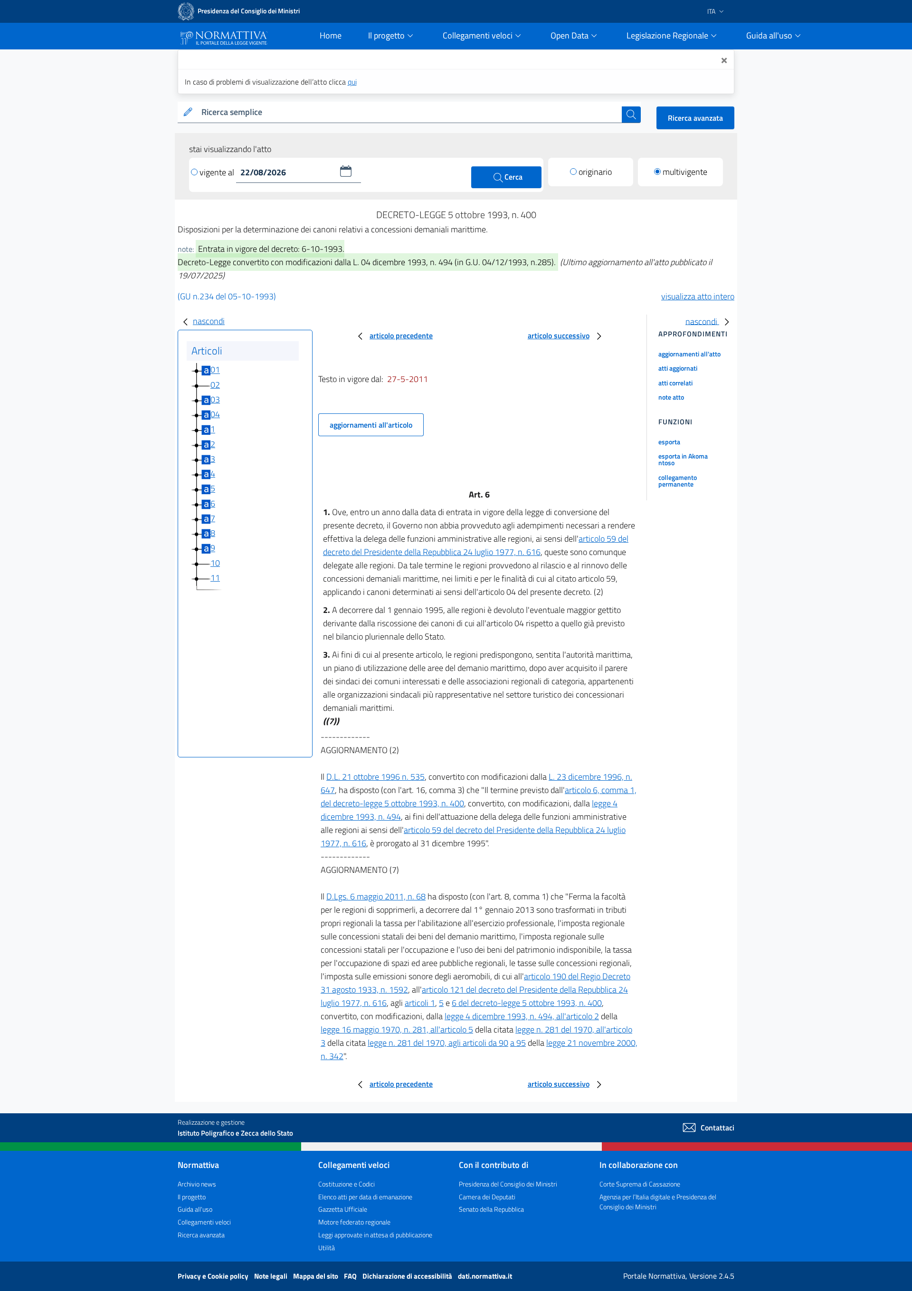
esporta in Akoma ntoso (683, 459)
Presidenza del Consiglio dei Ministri (508, 1184)
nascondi (209, 321)
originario (595, 171)
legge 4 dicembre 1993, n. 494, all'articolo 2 (522, 1016)
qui (352, 81)
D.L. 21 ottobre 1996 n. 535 (375, 776)
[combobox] (410, 112)
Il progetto (192, 1197)
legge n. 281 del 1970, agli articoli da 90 (438, 1042)
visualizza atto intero (697, 296)
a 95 (518, 1042)
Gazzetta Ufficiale (342, 1209)
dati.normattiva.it (485, 1276)
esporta (669, 442)
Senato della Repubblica (491, 1209)
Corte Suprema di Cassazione (639, 1184)
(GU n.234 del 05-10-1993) (227, 296)
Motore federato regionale (354, 1222)
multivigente (685, 171)
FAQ (351, 1276)
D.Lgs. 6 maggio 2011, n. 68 (376, 896)
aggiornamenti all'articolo (371, 424)
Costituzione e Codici (346, 1184)
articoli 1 (420, 1002)
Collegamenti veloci (204, 1222)
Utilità (326, 1248)
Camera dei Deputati (487, 1197)
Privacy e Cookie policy (214, 1276)
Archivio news (197, 1184)
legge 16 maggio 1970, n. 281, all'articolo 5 (397, 1029)
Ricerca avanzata (695, 118)
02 (215, 384)
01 (215, 369)
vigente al (218, 172)
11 (215, 577)
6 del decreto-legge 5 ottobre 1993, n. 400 (527, 1002)
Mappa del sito (316, 1276)
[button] (345, 171)
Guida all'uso (195, 1209)
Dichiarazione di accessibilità (408, 1276)
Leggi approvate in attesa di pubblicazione (375, 1235)
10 (215, 562)
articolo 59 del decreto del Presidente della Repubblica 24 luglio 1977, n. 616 (475, 545)
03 (215, 399)
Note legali (271, 1276)
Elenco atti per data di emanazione (365, 1197)
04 (215, 414)
